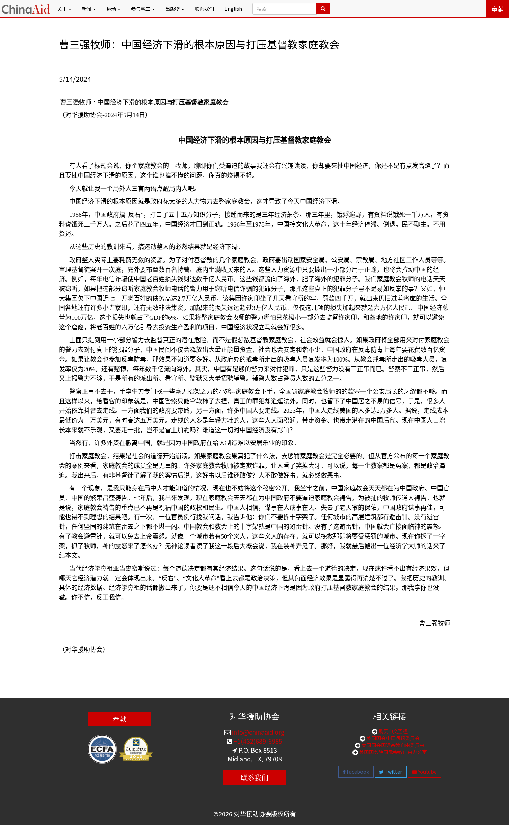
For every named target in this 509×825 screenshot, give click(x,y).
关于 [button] (62, 8)
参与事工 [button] (141, 8)
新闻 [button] (87, 8)
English (233, 8)
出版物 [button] (173, 8)
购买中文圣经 (392, 731)
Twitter (393, 771)
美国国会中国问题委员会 (392, 738)
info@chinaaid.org (258, 731)
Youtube (427, 771)
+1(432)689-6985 (257, 740)
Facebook (357, 771)
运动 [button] (111, 8)
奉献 (497, 8)
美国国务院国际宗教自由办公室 (392, 751)
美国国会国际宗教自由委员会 (392, 745)
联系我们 (204, 8)
